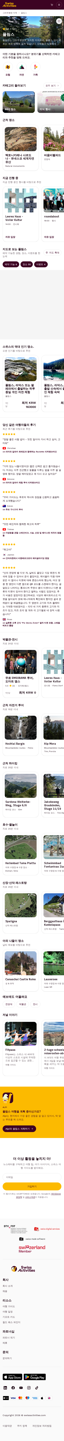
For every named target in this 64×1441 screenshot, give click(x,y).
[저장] (59, 21)
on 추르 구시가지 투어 (13, 509)
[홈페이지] (9, 4)
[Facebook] (13, 1388)
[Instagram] (29, 1388)
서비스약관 (30, 1197)
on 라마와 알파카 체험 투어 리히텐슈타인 (21, 482)
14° (47, 21)
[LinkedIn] (5, 1388)
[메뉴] (59, 5)
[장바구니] (52, 5)
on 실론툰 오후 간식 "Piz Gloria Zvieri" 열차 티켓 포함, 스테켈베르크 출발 (31, 624)
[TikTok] (36, 1388)
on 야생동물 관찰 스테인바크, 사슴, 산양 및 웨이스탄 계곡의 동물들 (32, 534)
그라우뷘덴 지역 (10, 13)
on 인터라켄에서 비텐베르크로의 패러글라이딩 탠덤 (26, 558)
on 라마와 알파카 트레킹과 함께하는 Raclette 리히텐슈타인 (30, 452)
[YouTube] (21, 1388)
